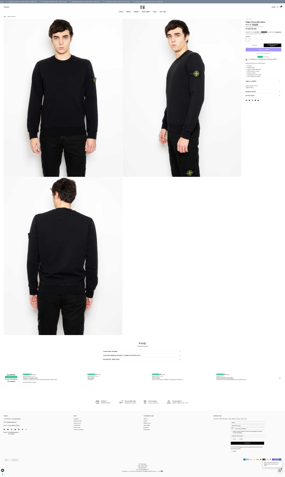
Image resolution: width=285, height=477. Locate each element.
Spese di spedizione (249, 26)
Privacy (240, 447)
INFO (75, 415)
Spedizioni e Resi (78, 421)
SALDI (154, 12)
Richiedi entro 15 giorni (130, 403)
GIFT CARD (163, 12)
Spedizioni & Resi (251, 91)
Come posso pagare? (110, 351)
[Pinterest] (253, 100)
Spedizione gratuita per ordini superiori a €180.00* (36, 1)
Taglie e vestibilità (251, 81)
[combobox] (233, 429)
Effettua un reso (147, 423)
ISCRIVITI (247, 443)
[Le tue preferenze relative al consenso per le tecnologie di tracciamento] (2, 474)
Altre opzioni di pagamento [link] (263, 53)
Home (5, 16)
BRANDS (136, 12)
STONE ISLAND (249, 19)
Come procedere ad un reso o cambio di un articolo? (121, 355)
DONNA (128, 12)
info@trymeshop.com (12, 422)
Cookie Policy (77, 425)
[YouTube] (16, 429)
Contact (145, 421)
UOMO (121, 12)
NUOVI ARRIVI (146, 12)
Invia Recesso (147, 429)
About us (146, 419)
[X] (250, 100)
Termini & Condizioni (78, 429)
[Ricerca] (277, 7)
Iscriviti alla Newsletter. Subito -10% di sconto (67, 1)
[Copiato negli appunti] (258, 100)
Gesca (157, 471)
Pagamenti (76, 419)
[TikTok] (23, 429)
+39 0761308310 (16, 419)
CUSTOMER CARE (149, 415)
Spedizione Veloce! (106, 403)
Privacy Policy (77, 427)
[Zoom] (119, 21)
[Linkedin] (27, 429)
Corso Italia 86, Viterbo (14, 425)
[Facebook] (246, 100)
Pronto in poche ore (153, 403)
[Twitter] (9, 429)
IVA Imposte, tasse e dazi (111, 359)
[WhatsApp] (255, 100)
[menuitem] (121, 11)
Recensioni (146, 427)
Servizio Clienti (250, 95)
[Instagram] (12, 429)
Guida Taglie (147, 425)
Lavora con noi (77, 423)
